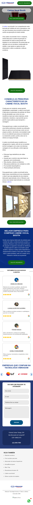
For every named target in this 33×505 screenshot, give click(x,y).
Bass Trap (7, 467)
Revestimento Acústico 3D (11, 470)
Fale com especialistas (16, 18)
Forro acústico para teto (11, 458)
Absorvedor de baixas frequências (13, 461)
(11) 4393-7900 (16, 442)
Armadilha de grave (10, 464)
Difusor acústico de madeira (12, 476)
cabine (5, 26)
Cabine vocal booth (10, 473)
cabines (9, 182)
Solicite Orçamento (24, 3)
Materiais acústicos (10, 455)
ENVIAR (16, 422)
